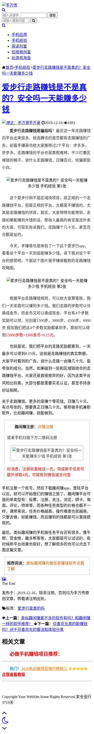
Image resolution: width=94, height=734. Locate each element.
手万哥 (34, 123)
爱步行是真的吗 (31, 608)
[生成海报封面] (4, 579)
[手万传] (9, 5)
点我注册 (45, 427)
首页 (9, 67)
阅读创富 (19, 46)
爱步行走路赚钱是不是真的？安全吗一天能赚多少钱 (44, 98)
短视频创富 (21, 52)
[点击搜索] (4, 10)
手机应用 (19, 35)
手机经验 (19, 40)
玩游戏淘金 (21, 58)
